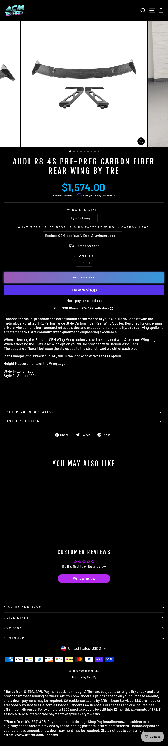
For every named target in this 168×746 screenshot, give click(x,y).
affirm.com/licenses (20, 709)
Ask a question (23, 421)
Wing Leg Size (82, 209)
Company (13, 628)
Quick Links (17, 617)
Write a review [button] (84, 578)
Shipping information (30, 412)
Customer (14, 638)
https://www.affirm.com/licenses (31, 735)
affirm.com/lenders (75, 696)
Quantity (84, 255)
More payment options (84, 300)
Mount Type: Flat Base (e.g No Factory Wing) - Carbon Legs (82, 227)
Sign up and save (23, 607)
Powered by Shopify (84, 677)
